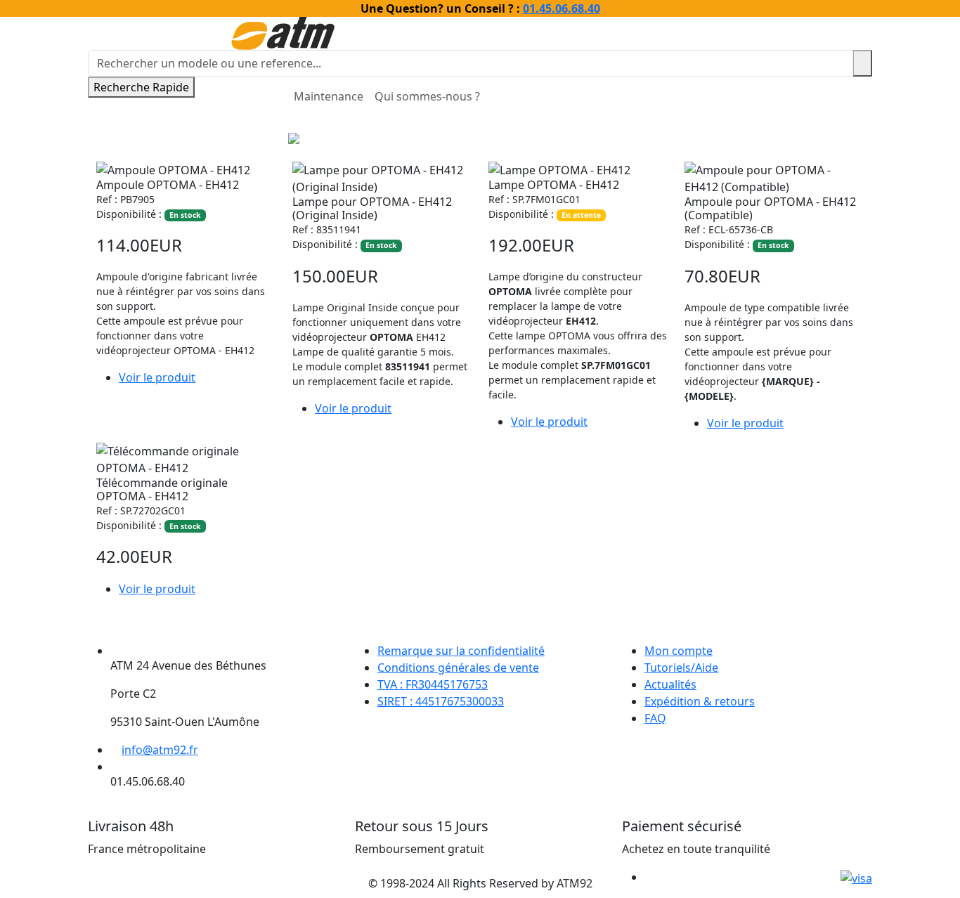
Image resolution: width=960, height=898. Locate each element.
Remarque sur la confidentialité (461, 650)
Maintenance (328, 96)
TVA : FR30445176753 (432, 684)
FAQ (655, 718)
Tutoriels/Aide (681, 667)
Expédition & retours (699, 701)
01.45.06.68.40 (561, 8)
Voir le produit (157, 377)
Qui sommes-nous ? (427, 96)
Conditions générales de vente (458, 667)
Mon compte (678, 650)
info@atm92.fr (160, 749)
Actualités (670, 684)
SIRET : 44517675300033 (440, 701)
